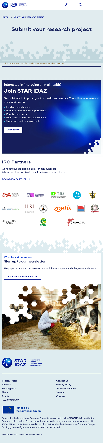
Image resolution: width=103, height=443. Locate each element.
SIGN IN (67, 4)
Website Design (8, 434)
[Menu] (97, 5)
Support (22, 434)
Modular (39, 434)
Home (5, 17)
